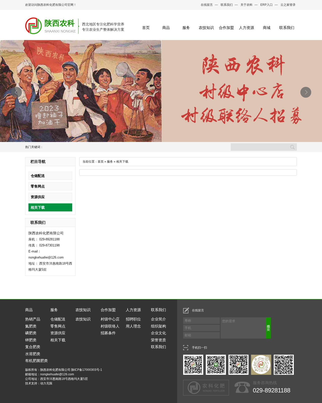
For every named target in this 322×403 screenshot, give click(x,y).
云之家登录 (288, 5)
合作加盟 (226, 27)
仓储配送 (38, 176)
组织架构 (158, 326)
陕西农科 (60, 23)
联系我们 (227, 5)
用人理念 (133, 326)
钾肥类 (30, 340)
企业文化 (158, 333)
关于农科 (246, 5)
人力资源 (246, 27)
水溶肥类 (32, 354)
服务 (186, 27)
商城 (266, 27)
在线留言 (207, 5)
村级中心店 (110, 319)
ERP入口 (266, 5)
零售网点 (38, 186)
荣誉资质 (158, 340)
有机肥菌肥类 (36, 360)
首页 (146, 27)
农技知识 (206, 27)
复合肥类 (32, 347)
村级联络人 (110, 326)
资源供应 (38, 197)
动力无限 (46, 383)
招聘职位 (133, 319)
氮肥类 (30, 326)
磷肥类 (30, 333)
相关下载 (38, 207)
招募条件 (108, 333)
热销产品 (32, 319)
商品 (166, 27)
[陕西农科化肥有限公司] (33, 31)
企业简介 (158, 319)
